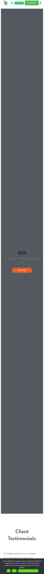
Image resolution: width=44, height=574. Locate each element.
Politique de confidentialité (28, 571)
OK (9, 571)
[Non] (41, 566)
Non (14, 571)
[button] (12, 3)
